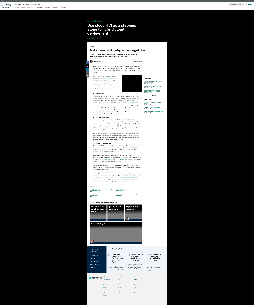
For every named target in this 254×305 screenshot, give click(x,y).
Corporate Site (104, 295)
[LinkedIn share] (87, 69)
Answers (119, 282)
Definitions (120, 284)
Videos (135, 292)
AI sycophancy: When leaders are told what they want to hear (155, 258)
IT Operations (47, 7)
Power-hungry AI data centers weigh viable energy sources (137, 257)
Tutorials (136, 290)
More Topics (63, 7)
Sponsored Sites (34, 4)
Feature (92, 46)
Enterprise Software (30, 1)
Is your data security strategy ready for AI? (152, 86)
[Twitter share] (87, 66)
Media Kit (104, 292)
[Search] (242, 5)
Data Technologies (23, 1)
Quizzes (135, 284)
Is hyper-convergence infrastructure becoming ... (154, 111)
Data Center (39, 7)
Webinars (27, 4)
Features (19, 4)
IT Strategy (37, 1)
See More (154, 95)
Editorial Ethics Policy (106, 279)
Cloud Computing (30, 7)
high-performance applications (129, 177)
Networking (55, 7)
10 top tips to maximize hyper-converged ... (152, 107)
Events (119, 290)
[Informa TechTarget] (2, 1)
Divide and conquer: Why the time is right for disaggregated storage (153, 82)
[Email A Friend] (87, 75)
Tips (23, 4)
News (16, 4)
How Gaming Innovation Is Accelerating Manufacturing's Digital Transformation (152, 91)
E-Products (120, 287)
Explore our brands (247, 1)
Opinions (136, 279)
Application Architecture (20, 7)
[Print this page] (87, 72)
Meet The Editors (105, 282)
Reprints (119, 279)
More (39, 4)
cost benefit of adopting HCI (129, 102)
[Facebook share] (87, 62)
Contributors (120, 276)
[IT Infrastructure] (7, 3)
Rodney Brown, (97, 61)
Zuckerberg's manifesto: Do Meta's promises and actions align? (117, 258)
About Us (103, 276)
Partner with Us (105, 290)
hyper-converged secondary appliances (113, 159)
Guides (135, 276)
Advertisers (104, 287)
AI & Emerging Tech (8, 1)
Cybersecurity (15, 1)
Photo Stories (136, 282)
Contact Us (104, 284)
